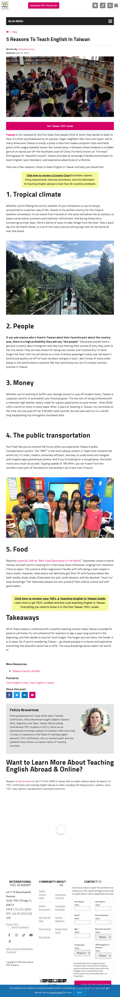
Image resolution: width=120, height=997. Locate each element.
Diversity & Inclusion (60, 896)
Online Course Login (42, 894)
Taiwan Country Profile (26, 671)
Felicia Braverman (26, 49)
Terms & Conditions (20, 927)
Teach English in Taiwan (41, 683)
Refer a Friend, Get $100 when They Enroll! (19, 950)
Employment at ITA (61, 930)
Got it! (79, 992)
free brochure (25, 781)
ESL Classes (44, 937)
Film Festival (45, 929)
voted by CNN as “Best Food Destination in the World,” (49, 561)
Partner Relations (60, 919)
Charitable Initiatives (60, 907)
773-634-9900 (22, 909)
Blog (14, 32)
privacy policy (56, 992)
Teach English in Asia (17, 683)
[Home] (7, 32)
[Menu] (116, 5)
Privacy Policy (12, 924)
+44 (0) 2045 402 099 (19, 915)
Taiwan (10, 135)
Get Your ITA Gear (44, 919)
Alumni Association (44, 907)
